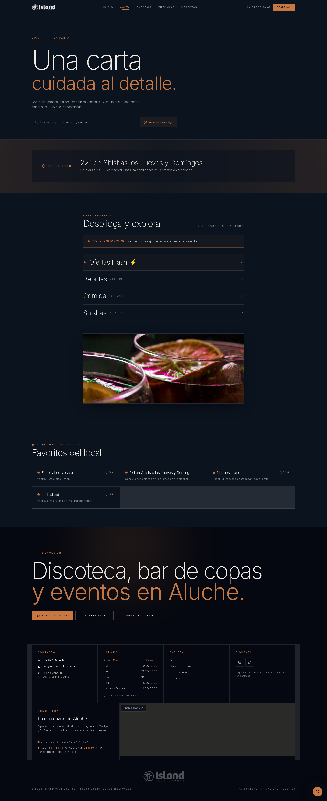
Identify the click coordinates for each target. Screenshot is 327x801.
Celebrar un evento (136, 615)
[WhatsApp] (249, 662)
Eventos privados (181, 672)
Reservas (175, 678)
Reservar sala (93, 615)
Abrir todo (207, 226)
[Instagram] (240, 662)
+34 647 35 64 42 (258, 7)
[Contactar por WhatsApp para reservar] (317, 791)
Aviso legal (248, 789)
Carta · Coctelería (180, 666)
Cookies (289, 789)
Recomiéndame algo (161, 122)
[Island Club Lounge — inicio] (43, 7)
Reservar (284, 7)
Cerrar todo (233, 226)
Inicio (173, 660)
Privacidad (270, 789)
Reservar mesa (55, 615)
